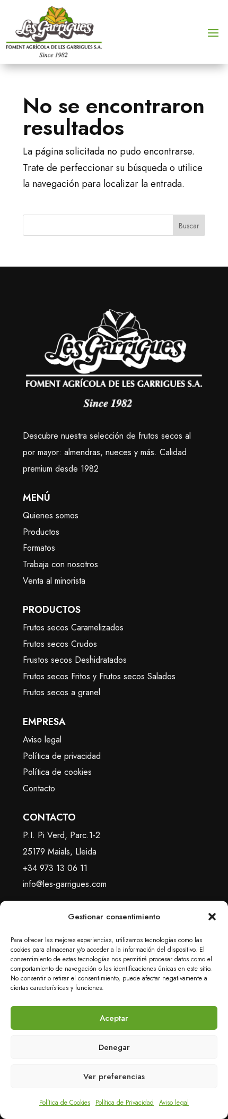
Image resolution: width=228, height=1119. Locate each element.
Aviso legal (174, 1102)
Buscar (189, 225)
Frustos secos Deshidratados (75, 660)
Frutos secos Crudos (60, 644)
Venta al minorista (54, 581)
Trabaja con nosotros (60, 564)
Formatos (39, 548)
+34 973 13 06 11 (55, 868)
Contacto (39, 788)
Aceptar (114, 1018)
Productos (41, 532)
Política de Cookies (64, 1102)
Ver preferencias (114, 1076)
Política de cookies (57, 772)
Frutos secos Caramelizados (73, 627)
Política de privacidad (62, 756)
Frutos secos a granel (61, 692)
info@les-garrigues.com (65, 884)
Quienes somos (50, 515)
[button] (212, 916)
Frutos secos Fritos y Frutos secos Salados (99, 676)
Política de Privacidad (124, 1102)
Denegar (114, 1047)
